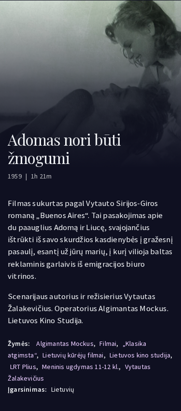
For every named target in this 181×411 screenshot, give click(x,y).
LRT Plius (23, 366)
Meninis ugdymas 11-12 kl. (80, 366)
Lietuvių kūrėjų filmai (72, 355)
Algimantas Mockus (64, 343)
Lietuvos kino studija (140, 355)
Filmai (107, 343)
